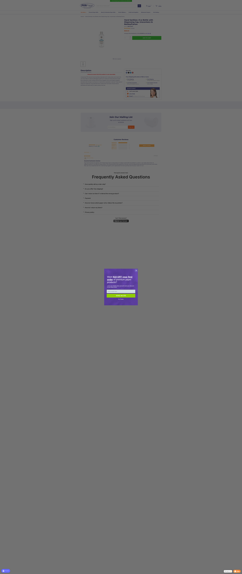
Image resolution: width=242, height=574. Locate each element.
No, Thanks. (121, 299)
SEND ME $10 (121, 296)
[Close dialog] (136, 270)
